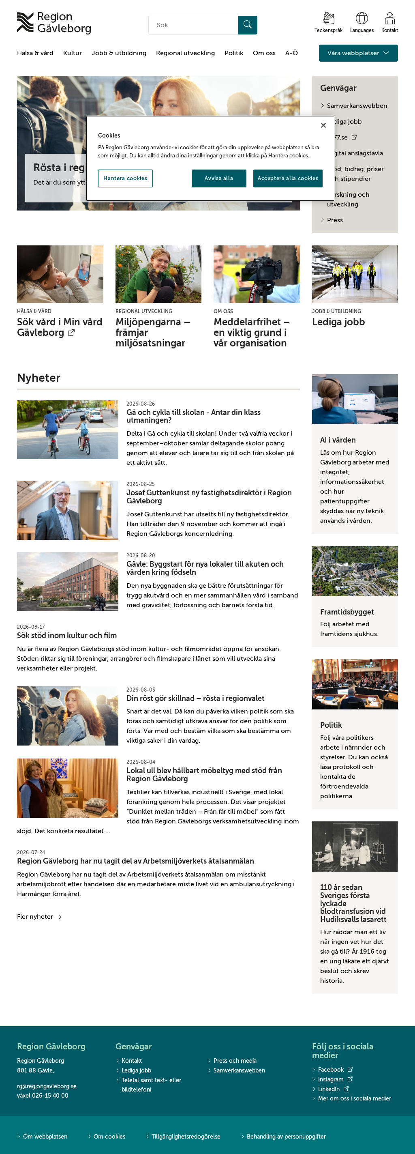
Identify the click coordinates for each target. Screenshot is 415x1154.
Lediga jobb (344, 121)
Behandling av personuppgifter (286, 1137)
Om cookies (109, 1137)
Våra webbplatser (354, 53)
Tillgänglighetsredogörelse (186, 1137)
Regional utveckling (185, 53)
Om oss (264, 53)
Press (335, 220)
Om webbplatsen (45, 1137)
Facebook (331, 1070)
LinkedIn (329, 1089)
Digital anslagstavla (355, 153)
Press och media (235, 1061)
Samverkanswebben (357, 106)
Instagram (331, 1080)
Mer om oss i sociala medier (354, 1099)
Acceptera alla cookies (288, 178)
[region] (210, 159)
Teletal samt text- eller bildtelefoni (151, 1085)
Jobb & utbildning (119, 53)
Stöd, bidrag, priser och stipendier (355, 174)
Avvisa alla (219, 178)
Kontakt (132, 1061)
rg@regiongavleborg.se (47, 1086)
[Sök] (247, 25)
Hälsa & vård (35, 53)
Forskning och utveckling (348, 199)
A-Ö (291, 53)
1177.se (337, 137)
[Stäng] (323, 125)
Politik (234, 53)
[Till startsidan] (54, 23)
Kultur (72, 53)
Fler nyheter (35, 916)
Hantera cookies (125, 178)
